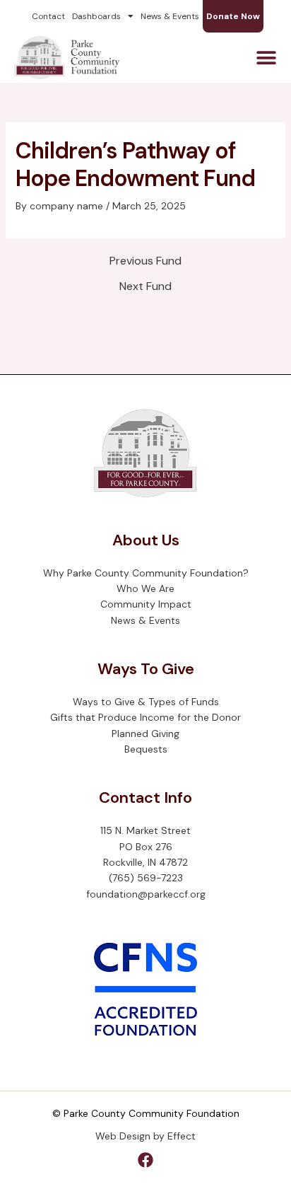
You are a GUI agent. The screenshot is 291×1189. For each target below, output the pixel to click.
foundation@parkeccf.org (146, 894)
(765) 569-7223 (146, 877)
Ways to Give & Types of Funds (146, 701)
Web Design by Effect (145, 1136)
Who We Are (145, 588)
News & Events (170, 16)
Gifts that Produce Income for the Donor (145, 717)
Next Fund (145, 286)
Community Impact (145, 604)
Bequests (145, 749)
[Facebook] (145, 1160)
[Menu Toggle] (266, 58)
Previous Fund (145, 261)
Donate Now (233, 16)
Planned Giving (145, 733)
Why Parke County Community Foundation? (146, 573)
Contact (48, 16)
